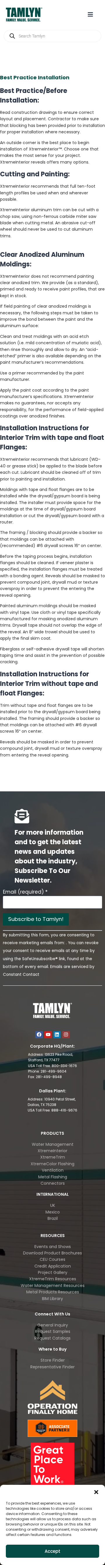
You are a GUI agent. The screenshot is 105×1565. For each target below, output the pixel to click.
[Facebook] (39, 1035)
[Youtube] (48, 1035)
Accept (52, 1551)
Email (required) (25, 891)
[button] (96, 1492)
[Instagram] (66, 1035)
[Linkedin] (57, 1035)
